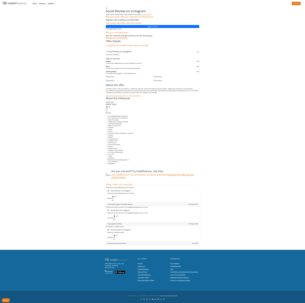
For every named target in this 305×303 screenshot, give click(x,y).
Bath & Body (132, 96)
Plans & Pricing (142, 272)
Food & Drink (125, 96)
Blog (172, 269)
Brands (140, 263)
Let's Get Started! (146, 14)
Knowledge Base (176, 266)
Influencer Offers (143, 277)
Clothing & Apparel (114, 96)
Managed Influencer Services (180, 277)
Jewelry (139, 96)
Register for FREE (152, 26)
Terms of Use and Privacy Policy (169, 295)
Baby (107, 96)
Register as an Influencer (117, 38)
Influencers (141, 266)
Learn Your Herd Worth (178, 275)
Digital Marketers (143, 269)
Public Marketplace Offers (146, 280)
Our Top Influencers (144, 275)
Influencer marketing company (180, 280)
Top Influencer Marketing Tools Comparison (184, 272)
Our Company (175, 263)
